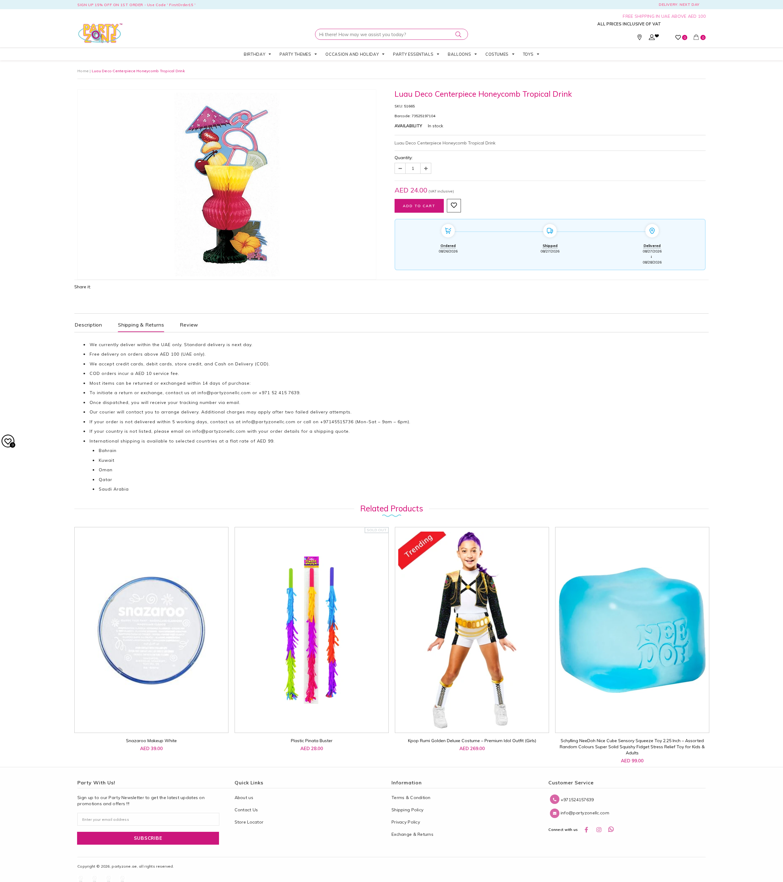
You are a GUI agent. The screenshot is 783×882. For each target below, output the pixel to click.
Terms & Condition (411, 797)
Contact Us (246, 810)
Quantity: (404, 157)
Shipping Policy (407, 810)
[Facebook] (586, 829)
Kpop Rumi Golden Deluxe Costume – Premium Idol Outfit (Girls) (472, 740)
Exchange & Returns (412, 834)
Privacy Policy (406, 822)
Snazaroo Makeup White (151, 740)
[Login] (652, 38)
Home (83, 71)
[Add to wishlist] (132, 718)
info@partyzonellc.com (224, 392)
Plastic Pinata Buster (311, 740)
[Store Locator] (639, 38)
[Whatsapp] (611, 829)
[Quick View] (146, 721)
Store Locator (249, 822)
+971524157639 (576, 799)
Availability (408, 125)
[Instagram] (598, 829)
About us (244, 797)
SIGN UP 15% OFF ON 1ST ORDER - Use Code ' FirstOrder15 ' (136, 4)
